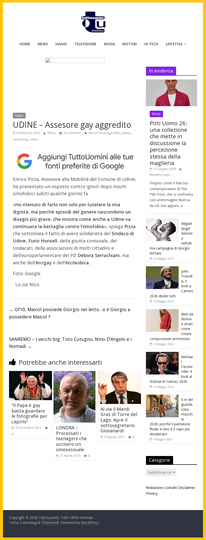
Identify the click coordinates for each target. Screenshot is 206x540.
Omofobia (20, 139)
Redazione (154, 487)
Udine (34, 139)
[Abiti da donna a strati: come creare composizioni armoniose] (162, 311)
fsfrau (52, 133)
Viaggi (61, 43)
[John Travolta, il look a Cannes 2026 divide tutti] (162, 269)
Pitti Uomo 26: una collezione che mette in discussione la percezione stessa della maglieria (168, 143)
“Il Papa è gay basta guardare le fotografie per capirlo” (29, 413)
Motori (129, 43)
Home (25, 43)
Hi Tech (151, 43)
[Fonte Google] (75, 161)
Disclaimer (186, 487)
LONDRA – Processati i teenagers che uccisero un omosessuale (71, 438)
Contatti (170, 487)
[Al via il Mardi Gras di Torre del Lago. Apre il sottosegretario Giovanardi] (119, 374)
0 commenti (72, 133)
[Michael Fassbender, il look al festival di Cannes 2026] (162, 354)
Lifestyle (174, 43)
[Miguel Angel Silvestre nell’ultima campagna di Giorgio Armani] (162, 221)
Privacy (152, 493)
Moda (109, 43)
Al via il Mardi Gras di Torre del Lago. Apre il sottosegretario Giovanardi (118, 420)
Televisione (85, 43)
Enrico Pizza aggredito (104, 133)
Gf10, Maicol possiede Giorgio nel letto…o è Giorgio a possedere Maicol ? (69, 313)
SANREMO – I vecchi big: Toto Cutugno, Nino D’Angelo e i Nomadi (70, 342)
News (43, 43)
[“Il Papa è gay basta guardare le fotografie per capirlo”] (30, 374)
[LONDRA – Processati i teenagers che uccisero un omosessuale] (74, 374)
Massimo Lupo (160, 175)
